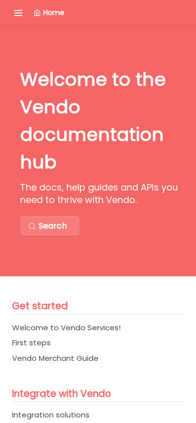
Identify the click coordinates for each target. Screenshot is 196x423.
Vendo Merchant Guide (55, 358)
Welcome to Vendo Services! (66, 327)
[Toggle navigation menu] (18, 13)
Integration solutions (50, 414)
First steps (31, 342)
